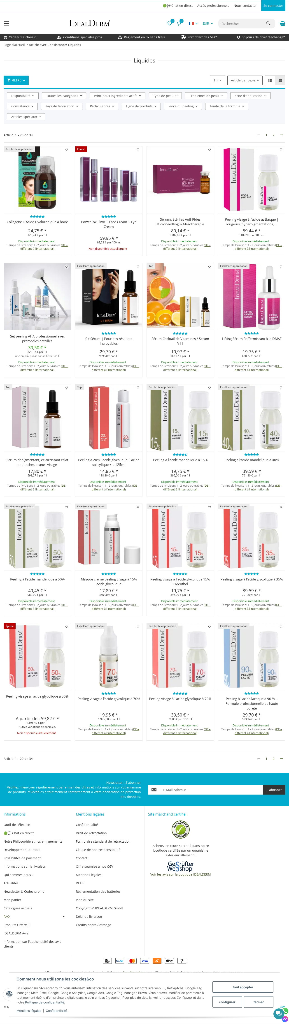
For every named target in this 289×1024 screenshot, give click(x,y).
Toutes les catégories (62, 96)
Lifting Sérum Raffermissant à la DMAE (252, 338)
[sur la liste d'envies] (66, 150)
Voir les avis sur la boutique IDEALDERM (180, 874)
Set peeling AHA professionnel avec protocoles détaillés (37, 338)
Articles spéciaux (24, 117)
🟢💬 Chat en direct (178, 5)
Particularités (100, 106)
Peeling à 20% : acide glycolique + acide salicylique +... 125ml (108, 462)
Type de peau (163, 96)
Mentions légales (28, 1010)
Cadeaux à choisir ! (23, 37)
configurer (227, 1002)
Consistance (20, 106)
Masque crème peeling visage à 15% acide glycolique (109, 581)
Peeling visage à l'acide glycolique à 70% (109, 698)
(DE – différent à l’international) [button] (44, 247)
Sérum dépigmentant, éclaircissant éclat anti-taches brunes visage (37, 462)
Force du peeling (181, 106)
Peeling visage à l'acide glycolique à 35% (252, 579)
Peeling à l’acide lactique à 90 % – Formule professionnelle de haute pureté (252, 703)
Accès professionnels (213, 5)
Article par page (243, 80)
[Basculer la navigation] (6, 23)
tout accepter (243, 987)
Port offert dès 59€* (202, 37)
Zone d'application (249, 96)
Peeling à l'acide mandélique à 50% (37, 579)
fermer (259, 1002)
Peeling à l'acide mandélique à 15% (180, 460)
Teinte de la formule (225, 106)
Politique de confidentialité (44, 1002)
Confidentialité (56, 1010)
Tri (216, 80)
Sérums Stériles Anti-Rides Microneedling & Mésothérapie (180, 221)
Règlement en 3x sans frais (144, 37)
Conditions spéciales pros (82, 37)
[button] (169, 23)
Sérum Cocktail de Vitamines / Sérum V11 (180, 341)
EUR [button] (206, 23)
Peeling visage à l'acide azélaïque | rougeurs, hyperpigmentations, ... (251, 221)
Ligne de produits (139, 106)
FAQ (7, 916)
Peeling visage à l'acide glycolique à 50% (37, 696)
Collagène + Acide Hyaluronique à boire (37, 222)
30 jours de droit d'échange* (263, 37)
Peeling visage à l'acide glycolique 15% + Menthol (180, 581)
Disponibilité (20, 96)
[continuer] (281, 135)
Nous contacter (245, 5)
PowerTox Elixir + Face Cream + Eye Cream (108, 224)
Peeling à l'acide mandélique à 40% (251, 460)
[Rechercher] (270, 23)
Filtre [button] (16, 80)
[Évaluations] (37, 216)
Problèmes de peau (204, 96)
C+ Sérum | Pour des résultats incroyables (108, 341)
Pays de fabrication (59, 106)
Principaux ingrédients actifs (115, 96)
